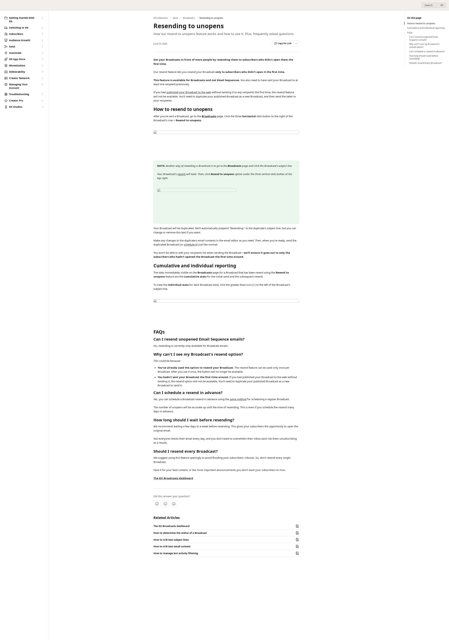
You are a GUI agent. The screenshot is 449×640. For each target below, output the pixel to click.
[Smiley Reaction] (173, 503)
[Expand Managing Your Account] (42, 84)
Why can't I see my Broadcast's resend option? (424, 46)
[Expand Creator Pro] (42, 100)
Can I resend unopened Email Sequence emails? (423, 38)
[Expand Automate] (42, 52)
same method (238, 399)
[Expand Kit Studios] (42, 106)
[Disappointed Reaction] (156, 503)
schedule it (190, 244)
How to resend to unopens (421, 23)
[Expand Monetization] (42, 65)
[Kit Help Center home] (3, 5)
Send (175, 17)
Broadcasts (189, 17)
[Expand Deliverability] (42, 71)
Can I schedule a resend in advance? (427, 51)
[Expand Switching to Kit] (42, 27)
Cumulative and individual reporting (426, 27)
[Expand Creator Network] (42, 78)
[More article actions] (296, 43)
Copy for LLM (284, 43)
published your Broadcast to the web (188, 92)
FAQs (410, 32)
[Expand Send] (42, 46)
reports (181, 174)
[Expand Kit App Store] (42, 59)
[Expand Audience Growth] (42, 40)
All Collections (160, 17)
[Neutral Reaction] (165, 503)
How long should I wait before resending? (423, 57)
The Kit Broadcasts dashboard (173, 478)
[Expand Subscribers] (42, 34)
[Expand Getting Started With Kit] (42, 17)
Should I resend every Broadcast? (425, 63)
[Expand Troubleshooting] (42, 94)
